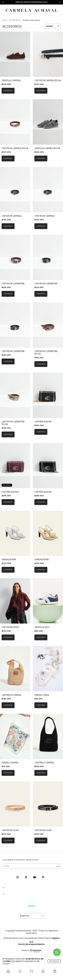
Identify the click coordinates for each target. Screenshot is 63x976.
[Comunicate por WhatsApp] (57, 952)
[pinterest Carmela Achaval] (43, 877)
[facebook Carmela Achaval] (26, 877)
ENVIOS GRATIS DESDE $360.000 (31, 2)
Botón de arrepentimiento (31, 944)
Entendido (54, 961)
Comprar (8, 90)
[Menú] (20, 971)
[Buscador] (31, 971)
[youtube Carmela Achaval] (35, 877)
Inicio (4, 20)
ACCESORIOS (15, 20)
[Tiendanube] (31, 951)
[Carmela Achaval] (8, 971)
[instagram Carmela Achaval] (18, 877)
